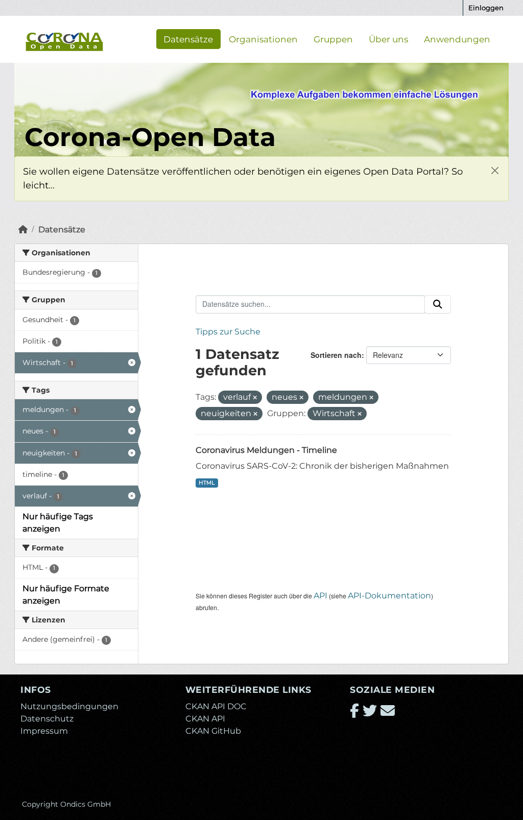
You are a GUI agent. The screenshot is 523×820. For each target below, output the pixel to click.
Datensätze (188, 39)
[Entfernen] (255, 397)
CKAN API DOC (216, 706)
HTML (207, 482)
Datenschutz (47, 718)
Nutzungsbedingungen (69, 706)
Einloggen (486, 8)
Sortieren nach (336, 355)
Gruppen (333, 39)
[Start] (23, 229)
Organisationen (263, 39)
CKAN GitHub (213, 731)
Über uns (388, 39)
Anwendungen (457, 39)
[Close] (494, 170)
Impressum (44, 731)
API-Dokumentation (389, 595)
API (320, 595)
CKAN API (205, 718)
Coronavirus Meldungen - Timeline (266, 450)
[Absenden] (437, 304)
